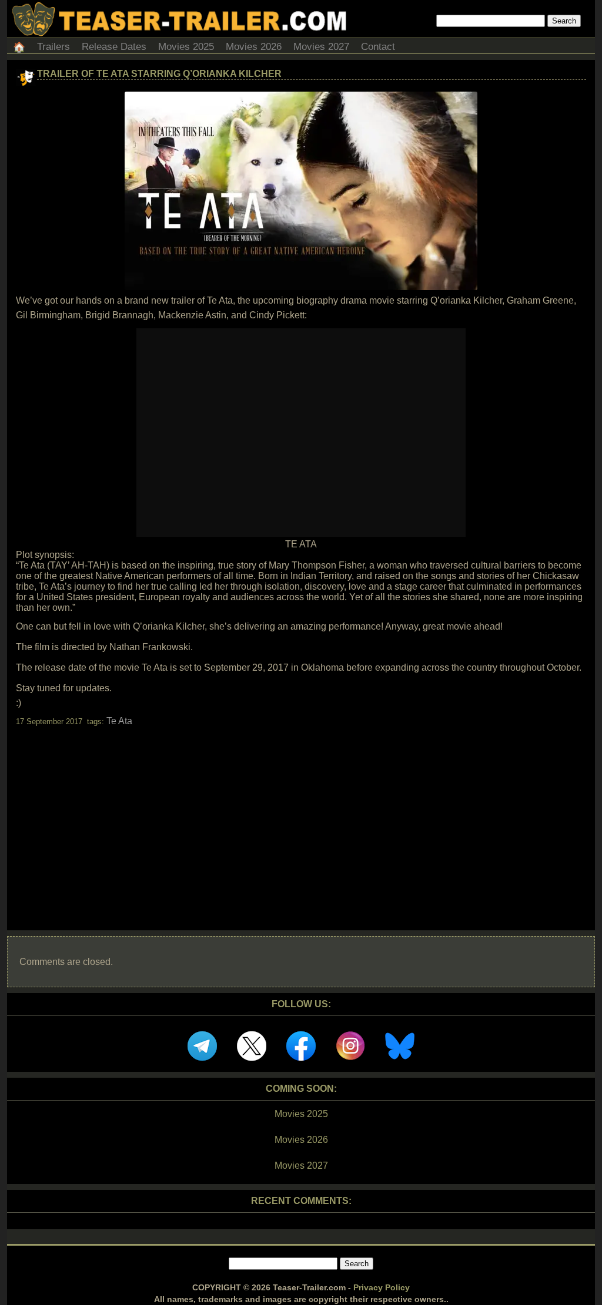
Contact (378, 46)
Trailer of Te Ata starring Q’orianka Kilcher (159, 74)
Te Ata (119, 721)
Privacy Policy (381, 1287)
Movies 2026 (254, 46)
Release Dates (114, 46)
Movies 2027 (321, 46)
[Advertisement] (301, 818)
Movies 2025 (186, 46)
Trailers (53, 46)
